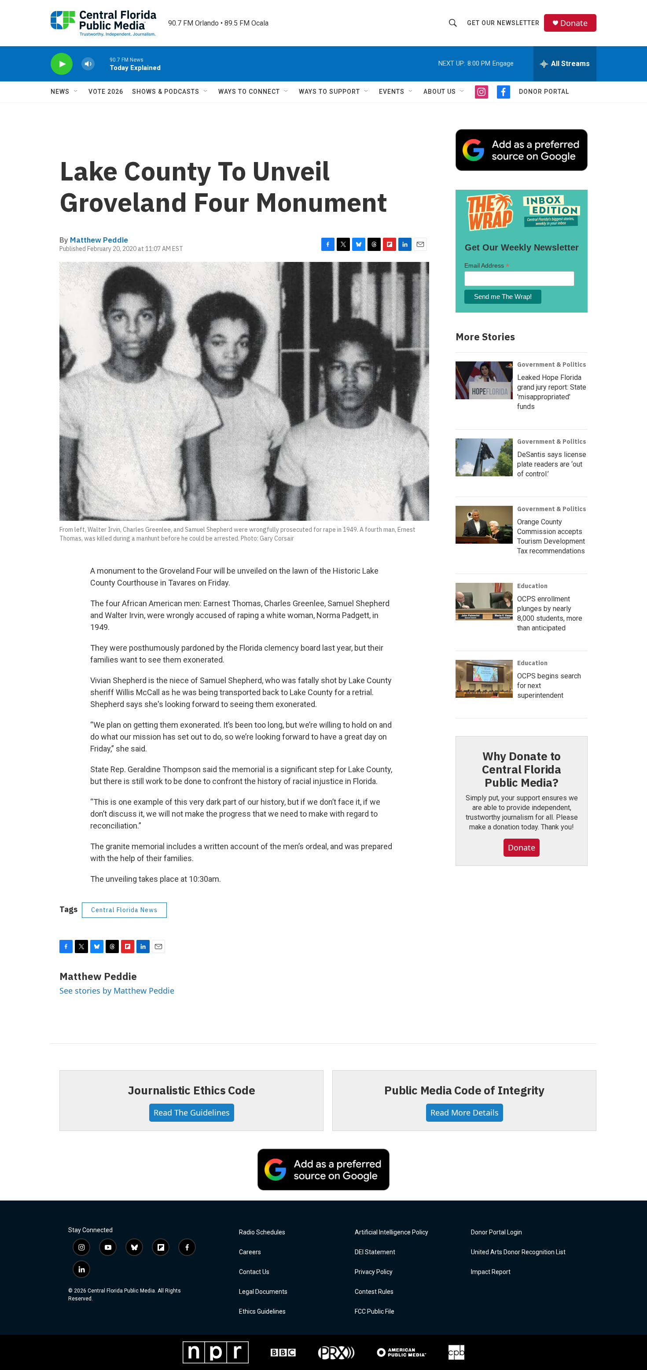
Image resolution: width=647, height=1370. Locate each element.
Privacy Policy (374, 1272)
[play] (62, 64)
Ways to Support (329, 91)
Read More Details (464, 1112)
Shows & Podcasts (165, 91)
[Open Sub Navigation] (76, 91)
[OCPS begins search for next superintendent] (484, 679)
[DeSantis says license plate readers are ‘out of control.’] (484, 457)
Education (532, 586)
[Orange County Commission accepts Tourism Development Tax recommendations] (484, 525)
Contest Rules (374, 1292)
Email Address (486, 265)
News (60, 91)
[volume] (88, 64)
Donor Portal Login (496, 1232)
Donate (574, 23)
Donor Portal (544, 91)
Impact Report (491, 1272)
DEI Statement (375, 1252)
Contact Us (254, 1272)
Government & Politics (551, 364)
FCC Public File (374, 1311)
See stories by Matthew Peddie (116, 990)
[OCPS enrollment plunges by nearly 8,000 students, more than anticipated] (484, 602)
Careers (250, 1252)
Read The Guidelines (192, 1112)
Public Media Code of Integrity (464, 1090)
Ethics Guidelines (262, 1311)
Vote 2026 (105, 91)
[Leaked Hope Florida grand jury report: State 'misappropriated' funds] (484, 380)
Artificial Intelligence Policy (391, 1232)
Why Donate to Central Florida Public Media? (521, 769)
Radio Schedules (262, 1232)
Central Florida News (124, 910)
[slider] (102, 63)
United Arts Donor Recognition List (518, 1252)
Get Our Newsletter (503, 22)
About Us (439, 91)
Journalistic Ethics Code (191, 1090)
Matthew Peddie (99, 240)
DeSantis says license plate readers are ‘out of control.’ (551, 464)
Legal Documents (263, 1292)
